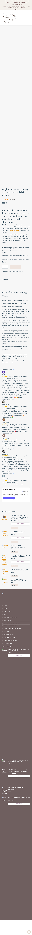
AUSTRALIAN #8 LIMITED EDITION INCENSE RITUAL (18, 532)
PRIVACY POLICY (8, 643)
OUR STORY (7, 611)
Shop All (21, 271)
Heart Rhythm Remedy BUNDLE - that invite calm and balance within (19, 517)
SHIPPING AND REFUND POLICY (12, 623)
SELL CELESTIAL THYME (10, 617)
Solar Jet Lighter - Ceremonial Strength (18, 546)
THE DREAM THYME (9, 637)
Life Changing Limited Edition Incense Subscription (20, 556)
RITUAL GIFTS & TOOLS (13, 271)
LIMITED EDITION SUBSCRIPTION (13, 628)
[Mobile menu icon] (28, 17)
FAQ (5, 614)
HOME (5, 605)
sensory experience (15, 230)
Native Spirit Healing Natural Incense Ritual (18, 580)
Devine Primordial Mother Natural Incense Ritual (19, 570)
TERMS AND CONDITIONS (11, 640)
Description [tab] (5, 279)
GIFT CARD (7, 631)
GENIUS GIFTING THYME (10, 626)
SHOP (5, 608)
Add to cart (15, 267)
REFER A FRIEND (8, 634)
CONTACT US (7, 620)
